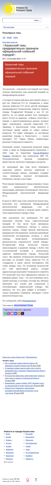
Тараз (28, 449)
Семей (28, 446)
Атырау (8, 446)
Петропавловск (31, 443)
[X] (22, 313)
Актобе (8, 437)
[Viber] (8, 313)
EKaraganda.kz (29, 301)
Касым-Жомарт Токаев (23, 305)
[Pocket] (12, 313)
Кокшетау (9, 459)
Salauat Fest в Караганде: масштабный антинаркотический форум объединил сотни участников (21, 390)
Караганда (10, 456)
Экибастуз (29, 459)
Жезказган (10, 453)
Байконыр (9, 449)
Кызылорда (30, 437)
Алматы (9, 440)
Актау (8, 434)
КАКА (13, 38)
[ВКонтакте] (15, 313)
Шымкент (29, 456)
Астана (8, 443)
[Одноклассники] (19, 313)
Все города (8, 462)
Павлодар (29, 440)
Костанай (29, 434)
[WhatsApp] (5, 313)
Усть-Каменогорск (32, 453)
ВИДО (6, 38)
